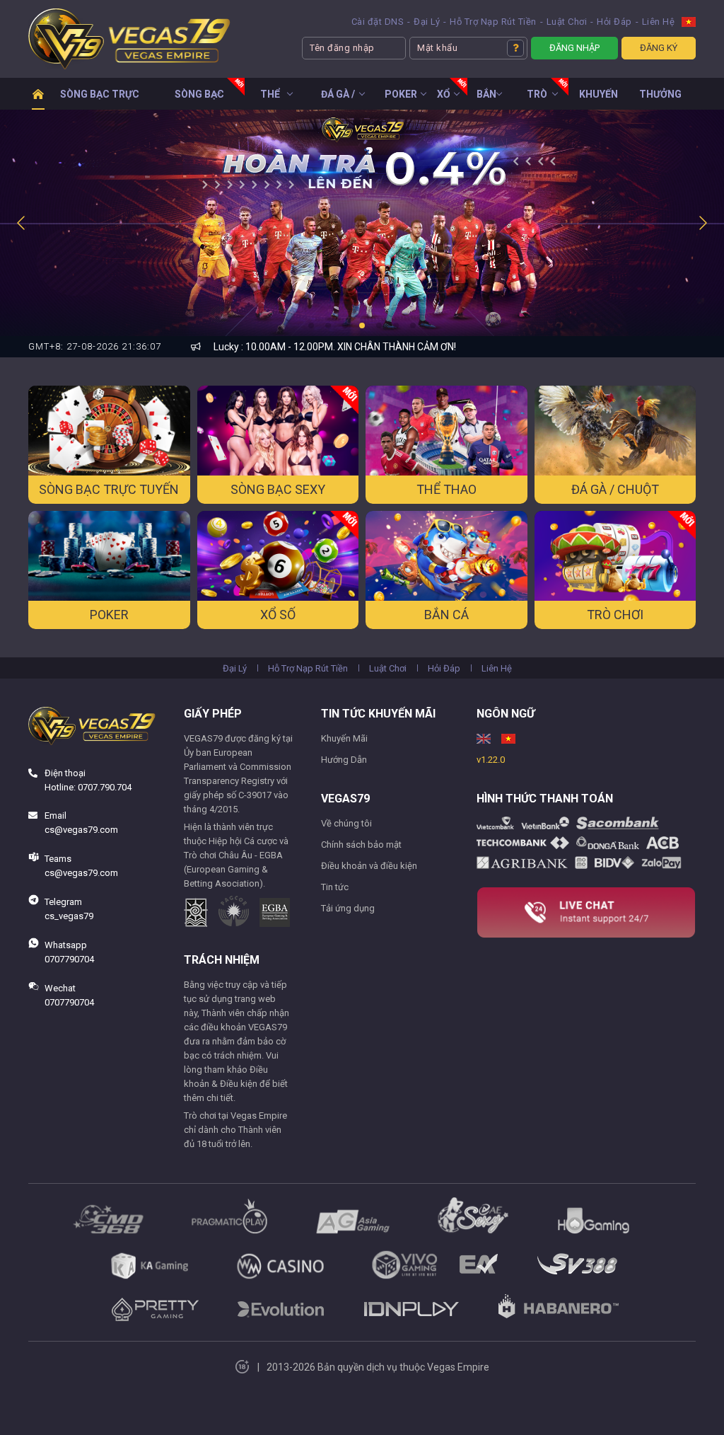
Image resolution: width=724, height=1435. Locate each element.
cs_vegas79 (69, 916)
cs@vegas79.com (81, 829)
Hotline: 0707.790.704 (88, 787)
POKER (401, 94)
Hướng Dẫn (344, 759)
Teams (80, 865)
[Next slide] (702, 223)
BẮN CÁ (486, 98)
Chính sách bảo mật (361, 844)
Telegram (67, 909)
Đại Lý (427, 21)
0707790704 (69, 959)
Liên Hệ (658, 21)
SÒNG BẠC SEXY (199, 98)
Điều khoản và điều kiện (369, 865)
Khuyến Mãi (344, 738)
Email (80, 822)
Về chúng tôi (346, 823)
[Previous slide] (22, 223)
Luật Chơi (567, 21)
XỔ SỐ (443, 98)
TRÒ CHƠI (537, 98)
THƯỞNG (660, 94)
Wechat (68, 995)
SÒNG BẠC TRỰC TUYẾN (99, 98)
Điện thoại (87, 780)
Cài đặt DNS (377, 21)
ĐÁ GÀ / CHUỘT (338, 98)
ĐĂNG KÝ (658, 47)
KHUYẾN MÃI (598, 98)
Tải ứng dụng (348, 908)
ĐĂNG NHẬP (574, 47)
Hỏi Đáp (614, 21)
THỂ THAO (270, 98)
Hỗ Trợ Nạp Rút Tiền (493, 21)
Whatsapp (68, 952)
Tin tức (335, 887)
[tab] (311, 325)
